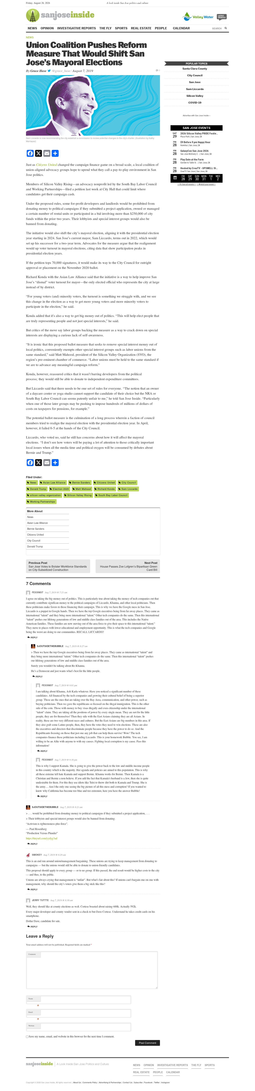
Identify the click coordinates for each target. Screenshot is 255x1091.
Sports (121, 28)
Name (33, 999)
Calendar (181, 28)
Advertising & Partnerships (110, 1082)
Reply (33, 637)
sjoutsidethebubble (50, 646)
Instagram (165, 1082)
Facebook (148, 1082)
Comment (32, 954)
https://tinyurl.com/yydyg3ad (41, 838)
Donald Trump (38, 489)
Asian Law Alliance (54, 482)
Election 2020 (61, 489)
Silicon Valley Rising (79, 495)
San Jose (195, 82)
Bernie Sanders (81, 482)
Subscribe (138, 1082)
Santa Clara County (194, 68)
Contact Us (127, 1082)
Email (33, 1013)
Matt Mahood (83, 489)
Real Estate (141, 28)
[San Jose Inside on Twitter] (217, 4)
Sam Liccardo (130, 489)
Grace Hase (38, 70)
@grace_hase (60, 71)
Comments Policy (90, 1082)
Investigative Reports (76, 28)
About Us (77, 1082)
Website (31, 1025)
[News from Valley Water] (205, 16)
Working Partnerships (42, 501)
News (32, 28)
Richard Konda (106, 489)
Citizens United (106, 482)
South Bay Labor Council (113, 495)
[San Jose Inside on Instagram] (227, 4)
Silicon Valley (194, 95)
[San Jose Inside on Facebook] (222, 4)
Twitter (157, 1082)
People (161, 28)
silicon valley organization (45, 495)
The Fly (105, 28)
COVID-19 (194, 102)
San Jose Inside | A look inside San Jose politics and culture (67, 1064)
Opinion (47, 28)
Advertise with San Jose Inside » (196, 115)
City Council (129, 482)
